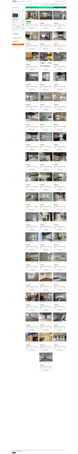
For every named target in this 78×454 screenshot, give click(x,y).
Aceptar (14, 452)
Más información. (19, 451)
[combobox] (17, 10)
